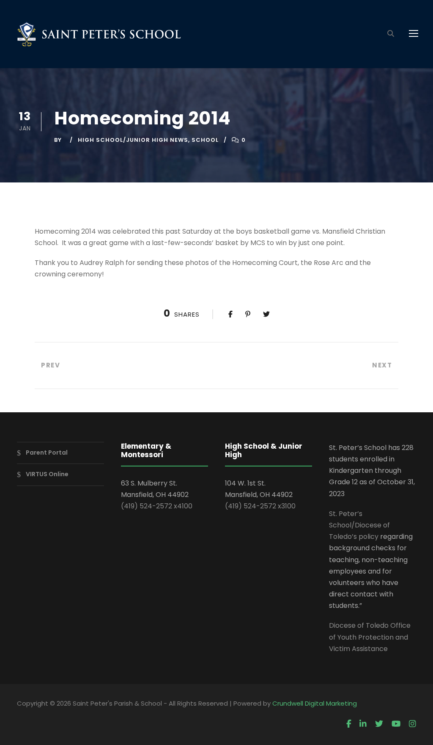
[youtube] (396, 724)
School (205, 140)
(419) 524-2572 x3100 (260, 506)
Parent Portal (47, 452)
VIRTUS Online (47, 474)
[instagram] (412, 724)
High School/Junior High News (133, 140)
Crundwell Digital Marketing (314, 703)
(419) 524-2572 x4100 (156, 506)
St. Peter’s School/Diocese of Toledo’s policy (359, 525)
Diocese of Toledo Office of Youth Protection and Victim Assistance (370, 637)
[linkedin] (363, 724)
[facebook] (348, 724)
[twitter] (379, 724)
